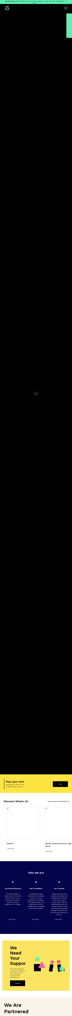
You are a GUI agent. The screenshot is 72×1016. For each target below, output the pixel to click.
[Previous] (3, 825)
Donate (17, 983)
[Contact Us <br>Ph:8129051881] (69, 22)
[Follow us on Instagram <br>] (69, 35)
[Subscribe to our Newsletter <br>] (69, 29)
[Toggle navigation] (65, 8)
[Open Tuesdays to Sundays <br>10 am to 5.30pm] (69, 16)
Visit (60, 784)
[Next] (69, 825)
